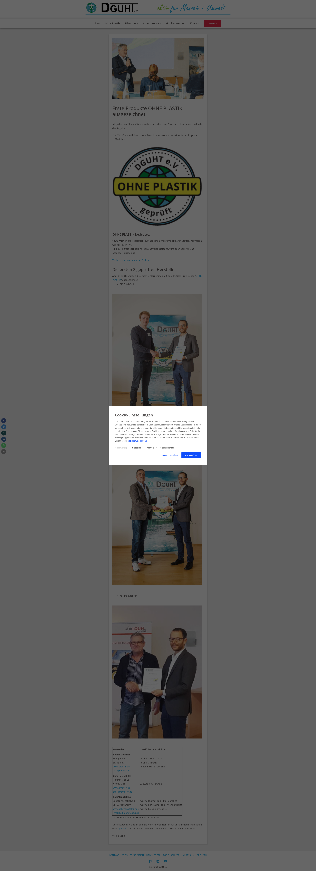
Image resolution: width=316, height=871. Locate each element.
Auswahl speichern (170, 455)
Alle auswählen (191, 455)
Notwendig (122, 448)
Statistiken (136, 448)
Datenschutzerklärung (137, 441)
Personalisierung (166, 448)
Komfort (150, 448)
